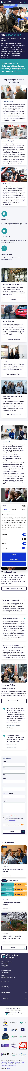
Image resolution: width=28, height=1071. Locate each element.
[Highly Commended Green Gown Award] (5, 1037)
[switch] (24, 539)
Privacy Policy (12, 820)
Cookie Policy (4, 1062)
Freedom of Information (6, 1063)
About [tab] (23, 509)
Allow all (14, 554)
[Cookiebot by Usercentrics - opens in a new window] (20, 506)
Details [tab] (14, 509)
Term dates (10, 1062)
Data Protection (16, 1063)
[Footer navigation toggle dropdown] (26, 987)
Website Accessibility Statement (8, 1065)
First (4, 767)
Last (4, 774)
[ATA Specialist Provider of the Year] (5, 1045)
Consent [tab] (5, 509)
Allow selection (14, 559)
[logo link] (14, 1045)
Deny (14, 564)
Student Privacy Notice (19, 1062)
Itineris (8, 1068)
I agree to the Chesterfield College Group (14, 819)
